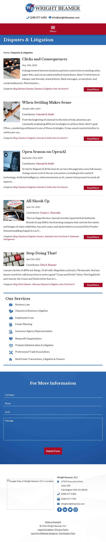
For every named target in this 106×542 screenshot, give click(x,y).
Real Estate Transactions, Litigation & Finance (40, 358)
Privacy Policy (61, 529)
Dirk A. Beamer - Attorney (29, 284)
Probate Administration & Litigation (34, 345)
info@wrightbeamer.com (66, 17)
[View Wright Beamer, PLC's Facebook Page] (59, 510)
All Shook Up (38, 201)
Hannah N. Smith (45, 114)
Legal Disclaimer (45, 529)
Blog (15, 88)
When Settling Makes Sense (46, 102)
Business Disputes (26, 88)
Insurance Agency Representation (33, 331)
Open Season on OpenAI (44, 152)
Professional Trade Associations (32, 351)
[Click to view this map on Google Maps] (30, 494)
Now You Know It (60, 88)
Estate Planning (23, 324)
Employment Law (24, 317)
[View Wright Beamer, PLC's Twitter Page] (70, 510)
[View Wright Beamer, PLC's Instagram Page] (75, 510)
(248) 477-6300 (38, 17)
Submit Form (53, 451)
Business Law (22, 304)
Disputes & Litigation (43, 88)
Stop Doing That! (41, 253)
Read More (93, 89)
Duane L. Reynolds (50, 212)
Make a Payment (53, 522)
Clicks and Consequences (44, 59)
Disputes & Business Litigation (31, 310)
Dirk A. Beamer (48, 264)
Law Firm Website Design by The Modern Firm (53, 533)
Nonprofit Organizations (28, 338)
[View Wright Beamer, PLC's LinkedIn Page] (65, 510)
